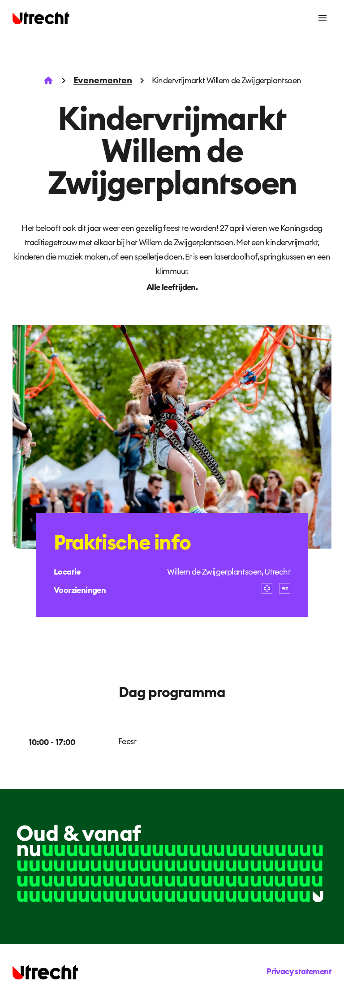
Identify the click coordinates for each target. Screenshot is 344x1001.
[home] (41, 18)
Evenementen (102, 80)
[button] (322, 18)
